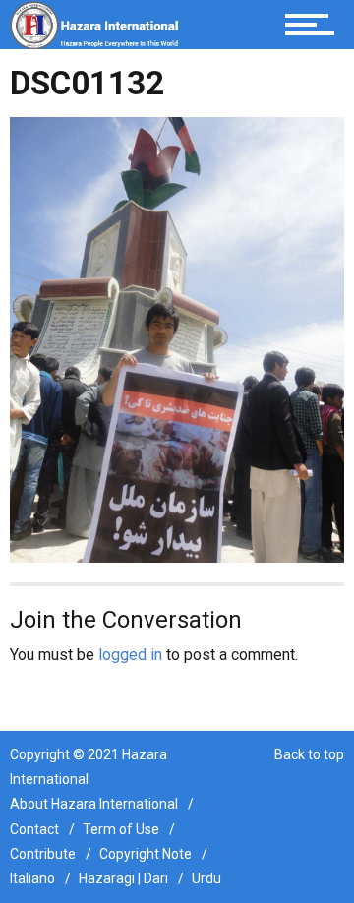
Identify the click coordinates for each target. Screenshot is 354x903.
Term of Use (121, 829)
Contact (34, 829)
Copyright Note (145, 854)
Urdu (206, 878)
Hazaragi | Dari (123, 878)
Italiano (32, 878)
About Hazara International (94, 804)
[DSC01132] (177, 339)
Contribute (43, 854)
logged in (130, 654)
